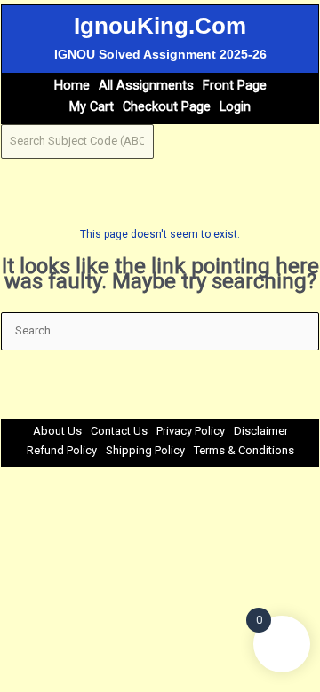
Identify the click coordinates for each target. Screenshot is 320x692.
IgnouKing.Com (160, 25)
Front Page (235, 85)
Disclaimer (261, 430)
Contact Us (119, 430)
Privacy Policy (190, 430)
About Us (57, 430)
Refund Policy (62, 450)
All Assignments (146, 85)
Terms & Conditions (244, 450)
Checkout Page (167, 106)
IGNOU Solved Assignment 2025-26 (160, 54)
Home (72, 85)
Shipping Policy (145, 450)
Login (235, 106)
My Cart (91, 106)
